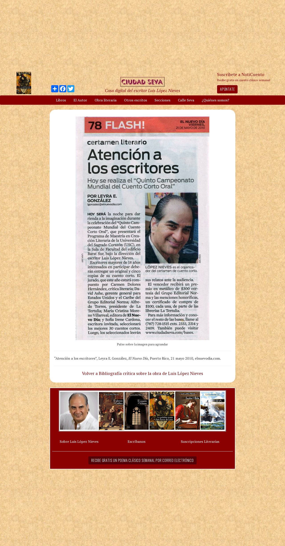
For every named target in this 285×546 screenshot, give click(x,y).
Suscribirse (119, 307)
